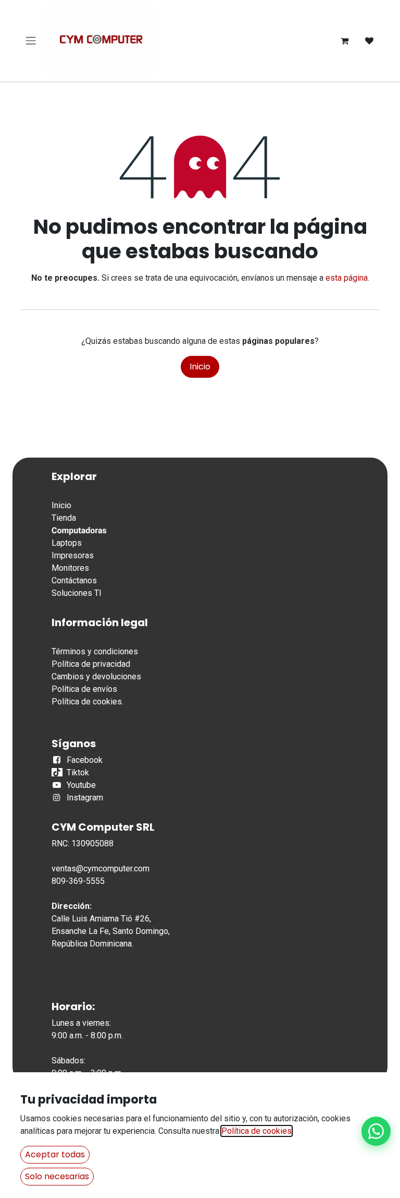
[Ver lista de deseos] (369, 40)
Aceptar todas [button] (55, 1154)
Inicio (200, 367)
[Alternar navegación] (30, 41)
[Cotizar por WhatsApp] (376, 1131)
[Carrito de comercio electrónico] (344, 40)
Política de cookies (87, 701)
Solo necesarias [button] (57, 1176)
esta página (347, 278)
